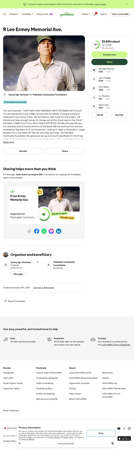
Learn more (100, 4)
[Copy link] (29, 231)
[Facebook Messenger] (51, 231)
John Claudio (105, 78)
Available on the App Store (124, 438)
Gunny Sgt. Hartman (20, 262)
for (37, 94)
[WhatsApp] (44, 231)
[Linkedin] (58, 231)
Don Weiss (104, 87)
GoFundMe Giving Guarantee (116, 345)
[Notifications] (94, 14)
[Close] (127, 4)
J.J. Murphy (104, 96)
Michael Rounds (106, 69)
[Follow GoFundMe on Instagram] (129, 428)
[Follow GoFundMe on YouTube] (118, 428)
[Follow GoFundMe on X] (124, 428)
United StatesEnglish (17, 428)
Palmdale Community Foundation (64, 263)
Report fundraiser (17, 301)
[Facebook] (36, 231)
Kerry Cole (104, 105)
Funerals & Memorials (43, 287)
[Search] (4, 14)
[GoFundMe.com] (67, 14)
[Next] (80, 86)
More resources (11, 410)
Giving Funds (44, 14)
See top (119, 115)
